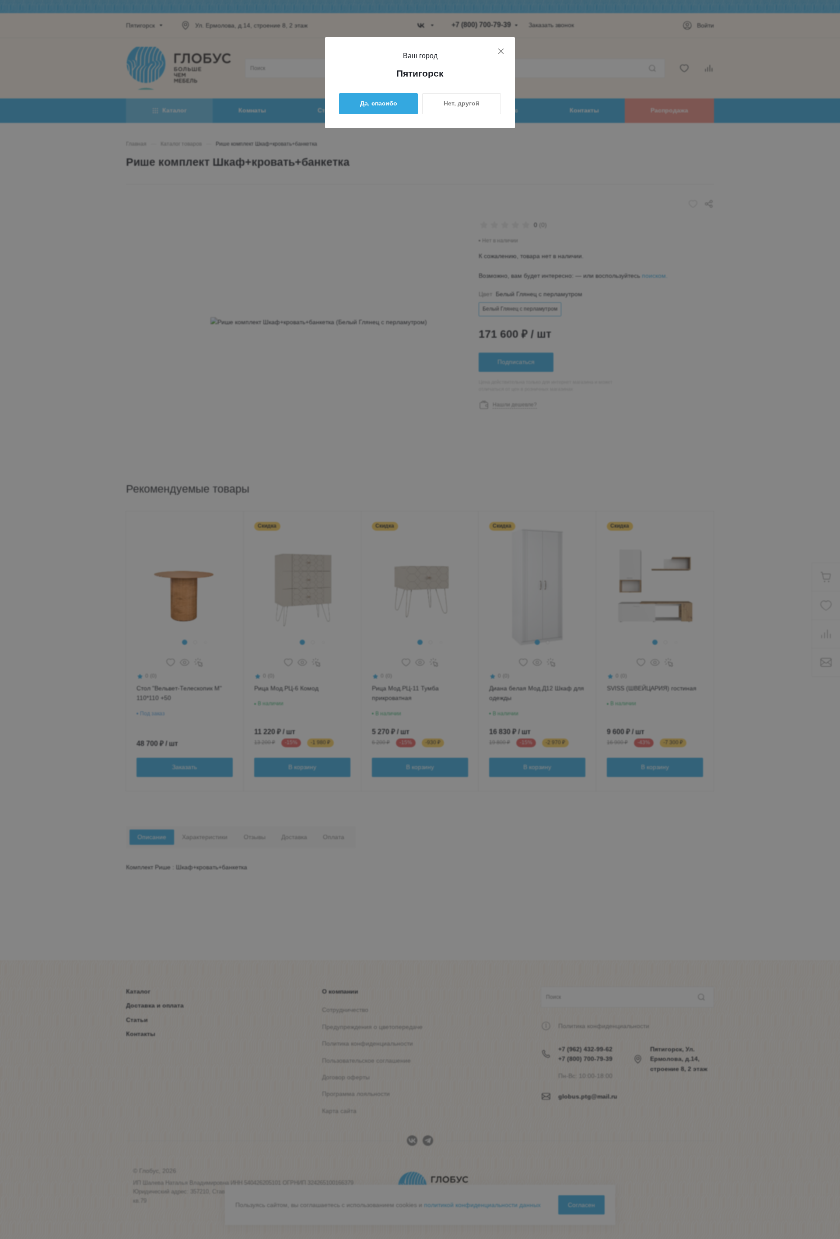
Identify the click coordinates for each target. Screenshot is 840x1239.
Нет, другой (462, 103)
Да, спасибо (378, 103)
